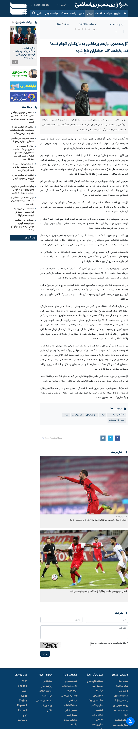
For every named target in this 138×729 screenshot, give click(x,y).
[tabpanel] (23, 46)
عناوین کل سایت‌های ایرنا (96, 698)
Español (22, 706)
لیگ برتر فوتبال (121, 516)
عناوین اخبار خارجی (97, 717)
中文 (24, 681)
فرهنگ (64, 13)
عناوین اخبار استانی (97, 707)
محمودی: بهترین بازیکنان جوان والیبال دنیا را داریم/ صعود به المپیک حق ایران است (22, 117)
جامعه (73, 13)
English (22, 686)
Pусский (22, 711)
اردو (25, 715)
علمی (39, 13)
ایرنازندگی (47, 681)
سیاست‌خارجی (51, 13)
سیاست (108, 13)
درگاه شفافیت (121, 720)
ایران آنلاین (47, 696)
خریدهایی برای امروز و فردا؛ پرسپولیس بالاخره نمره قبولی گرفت (23, 167)
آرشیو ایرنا (123, 691)
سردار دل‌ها (72, 691)
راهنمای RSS (121, 701)
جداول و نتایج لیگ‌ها (70, 722)
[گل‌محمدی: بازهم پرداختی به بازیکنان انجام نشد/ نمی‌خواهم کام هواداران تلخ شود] (84, 86)
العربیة (24, 691)
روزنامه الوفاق (45, 691)
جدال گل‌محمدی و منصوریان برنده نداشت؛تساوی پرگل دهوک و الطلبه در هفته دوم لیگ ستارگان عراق (23, 152)
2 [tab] (20, 22)
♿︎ (130, 721)
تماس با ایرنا (122, 686)
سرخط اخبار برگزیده (97, 688)
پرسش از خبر (71, 710)
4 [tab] (13, 22)
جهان (81, 13)
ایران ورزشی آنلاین (46, 708)
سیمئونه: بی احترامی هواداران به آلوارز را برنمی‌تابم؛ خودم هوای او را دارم (22, 225)
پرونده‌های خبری (95, 681)
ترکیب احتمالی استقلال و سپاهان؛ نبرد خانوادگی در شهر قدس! (22, 201)
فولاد (102, 415)
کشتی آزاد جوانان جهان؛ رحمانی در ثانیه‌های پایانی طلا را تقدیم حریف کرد (22, 130)
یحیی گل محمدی (117, 420)
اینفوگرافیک (71, 715)
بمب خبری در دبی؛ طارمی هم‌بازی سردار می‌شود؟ (22, 139)
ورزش (90, 13)
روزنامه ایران (46, 686)
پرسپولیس (77, 415)
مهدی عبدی (91, 415)
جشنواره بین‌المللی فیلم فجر (69, 698)
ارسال (45, 654)
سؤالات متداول (121, 696)
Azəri (24, 696)
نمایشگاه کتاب (70, 705)
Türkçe (23, 701)
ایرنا (101, 5)
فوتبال (58, 24)
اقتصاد (98, 13)
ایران (66, 415)
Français (22, 720)
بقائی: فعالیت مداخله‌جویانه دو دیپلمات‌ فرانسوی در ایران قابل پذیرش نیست (24, 53)
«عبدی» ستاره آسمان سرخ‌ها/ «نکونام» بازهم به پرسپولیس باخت (98, 520)
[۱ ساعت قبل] (23, 35)
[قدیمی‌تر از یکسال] (84, 485)
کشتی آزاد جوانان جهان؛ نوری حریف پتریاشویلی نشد (23, 178)
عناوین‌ (117, 13)
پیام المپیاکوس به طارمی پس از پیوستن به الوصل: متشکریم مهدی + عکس (22, 190)
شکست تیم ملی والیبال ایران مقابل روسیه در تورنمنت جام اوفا (23, 212)
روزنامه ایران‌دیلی (44, 701)
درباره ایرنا (123, 681)
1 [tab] (24, 22)
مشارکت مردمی (120, 725)
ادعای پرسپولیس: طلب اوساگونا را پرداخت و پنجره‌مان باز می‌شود (98, 591)
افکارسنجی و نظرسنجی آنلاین (69, 683)
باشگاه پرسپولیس (117, 415)
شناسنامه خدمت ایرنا (120, 713)
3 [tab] (16, 22)
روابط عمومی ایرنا (120, 706)
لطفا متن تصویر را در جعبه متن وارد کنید (109, 643)
